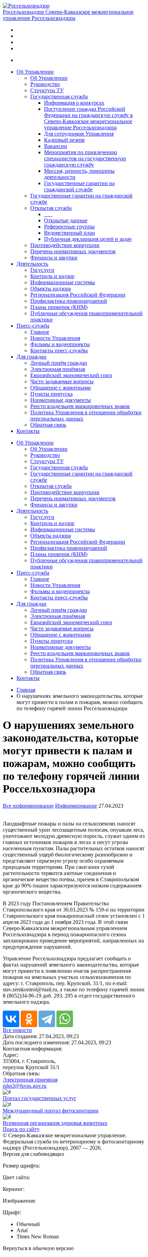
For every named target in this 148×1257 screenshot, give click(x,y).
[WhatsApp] (64, 1019)
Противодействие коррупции (64, 245)
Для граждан (31, 357)
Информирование (76, 806)
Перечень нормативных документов (73, 251)
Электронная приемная (30, 1080)
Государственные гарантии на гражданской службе (79, 186)
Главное (39, 332)
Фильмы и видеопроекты (60, 344)
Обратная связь (48, 425)
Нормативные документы (60, 400)
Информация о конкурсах (74, 103)
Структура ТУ (47, 90)
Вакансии (55, 146)
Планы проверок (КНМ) (58, 307)
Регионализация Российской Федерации (77, 295)
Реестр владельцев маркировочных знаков (80, 406)
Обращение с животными (60, 388)
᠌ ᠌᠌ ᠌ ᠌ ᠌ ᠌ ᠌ (48, 214)
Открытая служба (51, 208)
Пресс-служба (33, 326)
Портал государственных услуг (39, 1098)
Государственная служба (59, 96)
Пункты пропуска (51, 394)
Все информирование (28, 806)
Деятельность (32, 264)
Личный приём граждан (58, 363)
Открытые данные (65, 220)
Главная (26, 690)
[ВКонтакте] (11, 1019)
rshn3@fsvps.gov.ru (24, 1086)
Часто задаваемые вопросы (62, 381)
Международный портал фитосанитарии (50, 1111)
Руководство (45, 84)
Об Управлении (35, 72)
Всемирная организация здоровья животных (55, 1123)
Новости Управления (55, 338)
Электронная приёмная (57, 369)
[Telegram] (47, 1019)
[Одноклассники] (29, 1019)
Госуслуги (42, 270)
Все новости (17, 1030)
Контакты (28, 431)
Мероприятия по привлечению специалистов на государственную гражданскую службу (85, 158)
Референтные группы (69, 227)
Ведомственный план (69, 233)
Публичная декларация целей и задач (87, 239)
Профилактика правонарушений (68, 301)
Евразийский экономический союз (71, 375)
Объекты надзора (50, 288)
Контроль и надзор (52, 276)
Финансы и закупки (53, 257)
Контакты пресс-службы (59, 350)
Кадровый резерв (64, 140)
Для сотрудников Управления (79, 134)
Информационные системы (62, 282)
